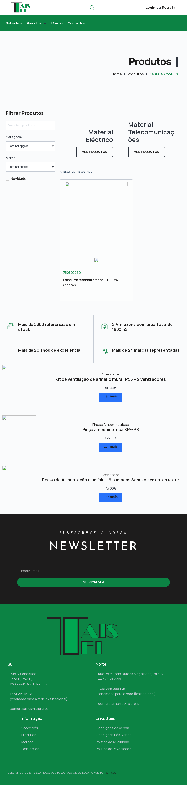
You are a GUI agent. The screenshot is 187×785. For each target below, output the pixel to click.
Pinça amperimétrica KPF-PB (110, 429)
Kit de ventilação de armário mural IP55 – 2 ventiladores (110, 379)
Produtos (135, 74)
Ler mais (111, 396)
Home (117, 74)
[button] (37, 23)
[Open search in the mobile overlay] (92, 7)
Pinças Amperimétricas (110, 424)
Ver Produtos (94, 151)
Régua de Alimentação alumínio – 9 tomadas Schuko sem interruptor (110, 479)
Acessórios (110, 374)
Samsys (110, 772)
